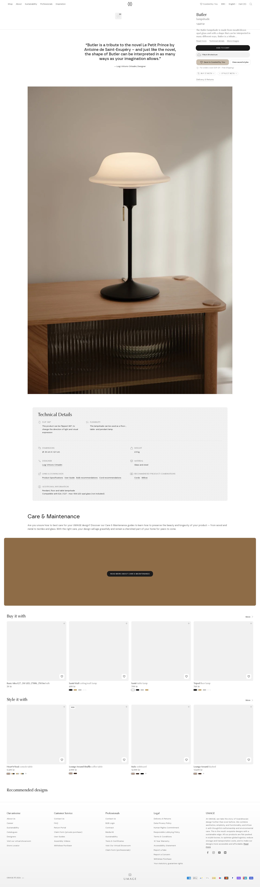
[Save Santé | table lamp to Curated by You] (186, 676)
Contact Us (59, 819)
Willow (145, 478)
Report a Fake (160, 850)
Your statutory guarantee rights (168, 863)
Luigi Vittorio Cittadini (52, 465)
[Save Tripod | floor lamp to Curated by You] (249, 676)
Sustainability (31, 5)
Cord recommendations (110, 478)
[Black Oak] (142, 773)
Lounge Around (205, 767)
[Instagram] (213, 852)
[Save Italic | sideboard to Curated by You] (186, 760)
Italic (139, 767)
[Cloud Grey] (17, 773)
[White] (84, 690)
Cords (137, 478)
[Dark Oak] (75, 773)
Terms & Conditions (163, 837)
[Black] (70, 690)
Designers (11, 837)
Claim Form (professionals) (117, 850)
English (232, 4)
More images (233, 41)
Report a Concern (162, 855)
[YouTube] (219, 852)
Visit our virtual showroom (19, 841)
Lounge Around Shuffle (86, 767)
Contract (109, 828)
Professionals (46, 5)
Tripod (202, 683)
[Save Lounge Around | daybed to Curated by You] (249, 760)
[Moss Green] (22, 773)
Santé (139, 683)
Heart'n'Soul (19, 767)
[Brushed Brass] (146, 690)
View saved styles (240, 62)
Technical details (216, 41)
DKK (223, 4)
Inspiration (61, 5)
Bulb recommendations (87, 478)
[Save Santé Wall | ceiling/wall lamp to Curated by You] (124, 676)
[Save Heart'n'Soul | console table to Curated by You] (62, 760)
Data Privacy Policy (162, 823)
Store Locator (13, 846)
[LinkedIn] (224, 852)
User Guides (59, 837)
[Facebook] (207, 852)
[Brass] (75, 690)
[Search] (250, 4)
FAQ (56, 823)
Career (10, 823)
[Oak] (8, 773)
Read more (201, 41)
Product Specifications (52, 478)
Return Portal (60, 828)
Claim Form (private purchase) (68, 832)
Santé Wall (83, 683)
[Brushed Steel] (142, 690)
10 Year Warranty (161, 841)
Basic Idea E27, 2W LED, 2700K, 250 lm (28, 683)
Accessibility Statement (165, 846)
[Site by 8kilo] (23, 878)
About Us (11, 819)
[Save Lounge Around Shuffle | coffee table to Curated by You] (124, 760)
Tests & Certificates (114, 841)
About (19, 5)
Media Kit (109, 832)
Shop (10, 5)
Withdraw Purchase (63, 846)
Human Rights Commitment (166, 828)
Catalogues (12, 832)
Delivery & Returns (205, 80)
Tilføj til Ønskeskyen (210, 54)
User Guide (70, 478)
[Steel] (80, 690)
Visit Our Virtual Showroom (118, 846)
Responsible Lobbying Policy (167, 832)
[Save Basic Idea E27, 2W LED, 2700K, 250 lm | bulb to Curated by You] (62, 676)
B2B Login (110, 823)
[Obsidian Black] (13, 773)
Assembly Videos (62, 841)
